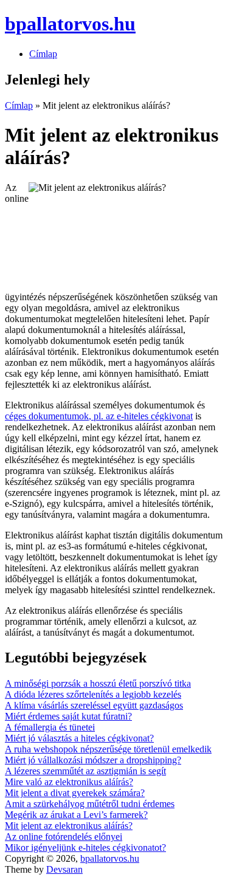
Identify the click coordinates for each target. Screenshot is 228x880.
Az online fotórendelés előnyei (63, 836)
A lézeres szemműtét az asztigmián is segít (85, 771)
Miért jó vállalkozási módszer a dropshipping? (93, 760)
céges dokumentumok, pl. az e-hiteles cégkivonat (99, 416)
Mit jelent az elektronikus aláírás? (69, 825)
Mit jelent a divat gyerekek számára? (75, 793)
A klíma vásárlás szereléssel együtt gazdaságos (94, 705)
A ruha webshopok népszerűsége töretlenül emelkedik (108, 749)
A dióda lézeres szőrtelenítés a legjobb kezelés (93, 694)
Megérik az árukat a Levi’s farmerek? (76, 815)
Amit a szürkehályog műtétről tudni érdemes (89, 804)
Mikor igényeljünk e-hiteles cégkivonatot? (85, 847)
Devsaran (64, 869)
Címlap (43, 54)
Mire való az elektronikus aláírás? (69, 782)
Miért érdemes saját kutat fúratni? (68, 716)
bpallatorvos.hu (109, 858)
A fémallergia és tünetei (50, 727)
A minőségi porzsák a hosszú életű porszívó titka (98, 683)
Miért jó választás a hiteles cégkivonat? (79, 738)
